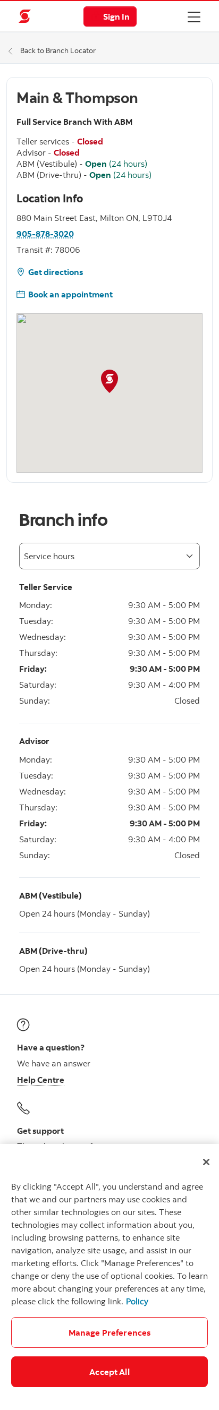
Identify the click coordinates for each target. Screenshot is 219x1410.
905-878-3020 (45, 233)
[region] (109, 1277)
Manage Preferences (110, 1332)
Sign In (116, 16)
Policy (137, 1301)
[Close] (206, 1162)
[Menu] (194, 16)
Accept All (109, 1371)
